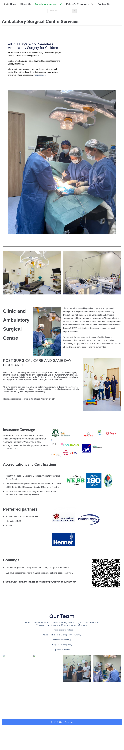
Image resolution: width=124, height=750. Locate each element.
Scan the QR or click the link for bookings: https (39, 581)
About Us (25, 4)
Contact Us (104, 4)
